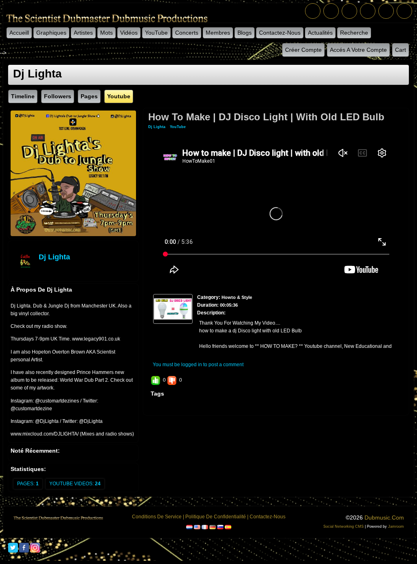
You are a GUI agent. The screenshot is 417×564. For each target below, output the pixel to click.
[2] (167, 330)
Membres (218, 32)
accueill (19, 32)
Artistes (83, 32)
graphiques (51, 32)
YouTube (156, 32)
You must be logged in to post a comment (198, 364)
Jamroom (396, 526)
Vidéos (129, 32)
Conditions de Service (157, 517)
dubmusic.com (384, 517)
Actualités (320, 32)
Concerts (186, 32)
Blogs (244, 32)
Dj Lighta (54, 257)
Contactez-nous (280, 32)
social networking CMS (343, 526)
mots (106, 32)
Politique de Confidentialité (215, 517)
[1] (164, 330)
